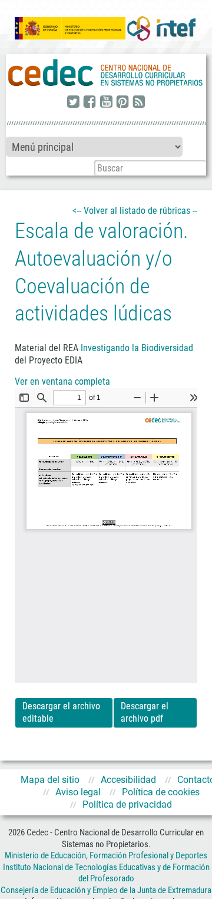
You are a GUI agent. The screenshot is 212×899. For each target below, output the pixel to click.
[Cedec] (106, 73)
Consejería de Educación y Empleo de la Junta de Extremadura (106, 890)
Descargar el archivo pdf (144, 712)
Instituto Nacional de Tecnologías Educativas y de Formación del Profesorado (106, 873)
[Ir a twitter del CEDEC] (73, 102)
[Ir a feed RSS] (139, 102)
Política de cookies (161, 792)
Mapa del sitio (50, 779)
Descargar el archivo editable (61, 712)
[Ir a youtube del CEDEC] (106, 102)
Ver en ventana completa (62, 381)
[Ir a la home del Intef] (161, 28)
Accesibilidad (128, 779)
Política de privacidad (127, 804)
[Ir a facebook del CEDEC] (89, 102)
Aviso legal (78, 792)
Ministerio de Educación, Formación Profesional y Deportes (106, 855)
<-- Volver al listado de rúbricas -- (134, 210)
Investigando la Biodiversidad (137, 347)
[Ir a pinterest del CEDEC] (122, 102)
